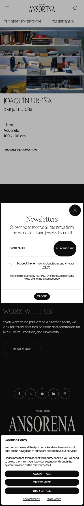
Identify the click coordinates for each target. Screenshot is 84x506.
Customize (42, 482)
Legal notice (54, 499)
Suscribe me (65, 248)
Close (42, 296)
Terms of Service (44, 279)
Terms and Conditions (45, 263)
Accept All (42, 474)
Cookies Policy (31, 499)
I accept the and (46, 265)
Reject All (42, 491)
